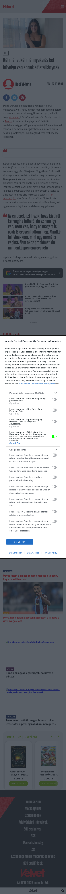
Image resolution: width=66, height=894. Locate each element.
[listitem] (33, 392)
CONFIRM (19, 542)
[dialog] (33, 447)
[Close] (60, 341)
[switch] (54, 399)
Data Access (33, 553)
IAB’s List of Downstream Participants (37, 383)
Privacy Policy (50, 553)
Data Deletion (15, 553)
